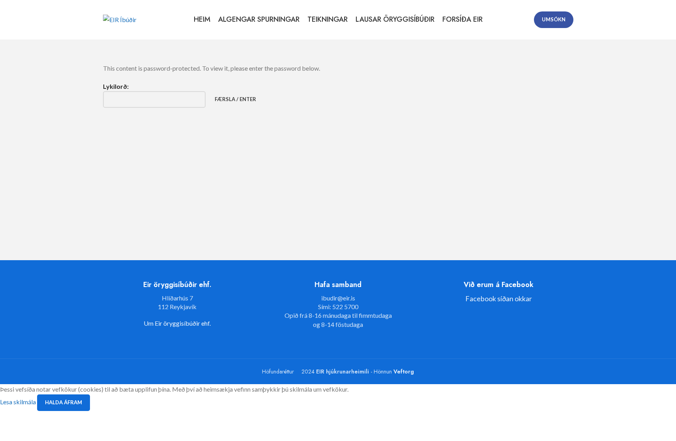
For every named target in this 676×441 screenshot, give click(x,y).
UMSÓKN (554, 19)
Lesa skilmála (18, 401)
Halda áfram (63, 402)
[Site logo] (120, 19)
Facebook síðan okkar (498, 298)
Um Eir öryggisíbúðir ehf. (177, 323)
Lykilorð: (116, 86)
